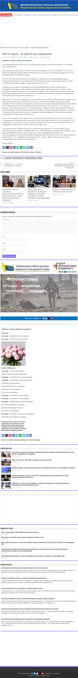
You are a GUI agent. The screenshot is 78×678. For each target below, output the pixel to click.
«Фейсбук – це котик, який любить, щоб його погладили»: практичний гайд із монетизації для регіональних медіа (40, 484)
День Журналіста (18, 158)
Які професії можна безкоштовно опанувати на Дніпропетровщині (25, 619)
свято (40, 158)
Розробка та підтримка (52, 673)
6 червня (8, 158)
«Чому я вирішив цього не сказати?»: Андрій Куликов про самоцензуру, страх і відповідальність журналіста (40, 476)
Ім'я (3, 237)
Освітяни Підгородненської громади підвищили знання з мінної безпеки (28, 598)
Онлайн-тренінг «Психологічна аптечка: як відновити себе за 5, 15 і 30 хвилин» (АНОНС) (43, 468)
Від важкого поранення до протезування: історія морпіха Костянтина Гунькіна (29, 609)
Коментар (6, 219)
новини (11, 47)
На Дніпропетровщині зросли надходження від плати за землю (24, 568)
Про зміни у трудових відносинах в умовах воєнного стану (22, 537)
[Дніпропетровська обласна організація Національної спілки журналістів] (39, 5)
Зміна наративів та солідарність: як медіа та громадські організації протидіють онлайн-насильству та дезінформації (38, 193)
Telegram (19, 60)
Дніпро (16, 47)
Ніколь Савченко (30, 158)
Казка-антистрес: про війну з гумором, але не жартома (64, 190)
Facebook (24, 152)
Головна (5, 47)
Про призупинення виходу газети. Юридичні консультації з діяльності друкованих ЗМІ (32, 556)
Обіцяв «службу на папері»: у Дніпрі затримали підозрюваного (24, 578)
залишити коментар (32, 57)
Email (4, 243)
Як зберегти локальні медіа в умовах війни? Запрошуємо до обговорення (64, 165)
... (65, 572)
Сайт (3, 249)
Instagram (28, 60)
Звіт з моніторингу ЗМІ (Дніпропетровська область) (20, 532)
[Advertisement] (39, 31)
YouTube (38, 152)
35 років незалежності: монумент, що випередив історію (22, 588)
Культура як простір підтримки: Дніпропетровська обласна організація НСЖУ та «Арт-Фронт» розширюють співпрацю (13, 194)
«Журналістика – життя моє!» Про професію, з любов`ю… (13, 164)
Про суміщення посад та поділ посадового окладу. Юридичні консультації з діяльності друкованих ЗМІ (37, 543)
